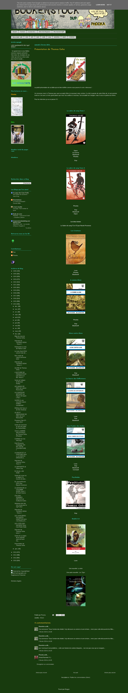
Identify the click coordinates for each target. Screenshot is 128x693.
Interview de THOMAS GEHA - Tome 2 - (20, 511)
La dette (80, 568)
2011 (14, 558)
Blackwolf (76, 212)
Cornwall (76, 469)
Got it (109, 5)
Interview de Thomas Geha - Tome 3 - (20, 462)
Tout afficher (28, 228)
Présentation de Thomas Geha (20, 544)
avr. (16, 328)
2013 (15, 552)
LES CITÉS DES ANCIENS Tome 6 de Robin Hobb (20, 525)
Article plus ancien (110, 672)
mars (16, 331)
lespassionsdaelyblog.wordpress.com (21, 221)
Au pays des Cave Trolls (21, 193)
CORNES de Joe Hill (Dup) (20, 439)
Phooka (75, 156)
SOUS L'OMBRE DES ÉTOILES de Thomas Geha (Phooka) (21, 433)
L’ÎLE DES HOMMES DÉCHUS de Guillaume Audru (20, 498)
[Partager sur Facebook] (62, 615)
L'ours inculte (17, 207)
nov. (16, 309)
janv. (16, 549)
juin (16, 323)
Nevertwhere (17, 200)
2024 (15, 276)
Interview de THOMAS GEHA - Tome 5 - (20, 342)
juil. (16, 320)
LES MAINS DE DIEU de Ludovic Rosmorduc (20, 388)
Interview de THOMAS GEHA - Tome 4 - (20, 363)
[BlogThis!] (58, 615)
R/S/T (64, 37)
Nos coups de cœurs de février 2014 (20, 357)
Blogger (67, 689)
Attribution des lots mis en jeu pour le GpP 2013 (21, 505)
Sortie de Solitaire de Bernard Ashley (20, 381)
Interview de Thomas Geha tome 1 (20, 531)
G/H (38, 37)
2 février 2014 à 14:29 (45, 650)
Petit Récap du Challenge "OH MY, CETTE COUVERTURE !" (20, 446)
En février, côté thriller (19, 472)
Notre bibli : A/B (17, 37)
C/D (27, 37)
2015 (15, 301)
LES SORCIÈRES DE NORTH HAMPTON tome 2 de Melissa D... (21, 518)
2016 (15, 298)
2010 (15, 560)
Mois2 (42, 618)
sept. (16, 314)
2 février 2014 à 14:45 (45, 660)
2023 (15, 279)
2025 (15, 273)
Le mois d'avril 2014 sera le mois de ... (21, 352)
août (16, 317)
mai (16, 325)
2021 (15, 284)
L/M (49, 37)
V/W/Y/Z (71, 37)
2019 (15, 290)
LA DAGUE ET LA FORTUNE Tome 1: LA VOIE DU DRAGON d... (21, 455)
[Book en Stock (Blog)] (13, 243)
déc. (16, 306)
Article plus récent (41, 672)
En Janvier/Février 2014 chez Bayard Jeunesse (21, 483)
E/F (32, 37)
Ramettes (42, 626)
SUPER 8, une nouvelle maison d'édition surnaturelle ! (20, 402)
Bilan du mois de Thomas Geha (20, 337)
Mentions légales (16, 581)
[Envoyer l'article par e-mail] (53, 615)
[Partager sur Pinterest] (64, 615)
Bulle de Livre (17, 214)
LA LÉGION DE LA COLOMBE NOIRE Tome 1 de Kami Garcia (20, 490)
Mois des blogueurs (44, 31)
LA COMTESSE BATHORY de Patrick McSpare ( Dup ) (20, 395)
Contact (22, 31)
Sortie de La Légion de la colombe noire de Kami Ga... (20, 538)
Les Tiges (82, 572)
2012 (15, 555)
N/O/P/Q (56, 37)
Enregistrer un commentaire (45, 664)
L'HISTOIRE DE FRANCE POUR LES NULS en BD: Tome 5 (20, 375)
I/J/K (43, 37)
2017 (15, 295)
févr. (16, 334)
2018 (15, 293)
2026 (15, 271)
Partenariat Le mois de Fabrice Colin (21, 347)
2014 (15, 304)
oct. (16, 312)
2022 (15, 282)
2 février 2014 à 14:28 (45, 632)
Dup (75, 160)
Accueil (15, 31)
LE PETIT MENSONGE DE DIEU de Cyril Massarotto (21, 415)
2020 (15, 287)
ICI (57, 99)
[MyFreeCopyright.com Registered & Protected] (21, 575)
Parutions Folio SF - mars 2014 (21, 421)
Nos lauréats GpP (59, 31)
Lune (75, 416)
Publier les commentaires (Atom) (80, 677)
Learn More (100, 5)
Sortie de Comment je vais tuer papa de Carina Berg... (21, 426)
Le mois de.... (32, 31)
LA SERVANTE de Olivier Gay (20, 467)
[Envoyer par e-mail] (57, 615)
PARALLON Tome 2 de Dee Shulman (21, 409)
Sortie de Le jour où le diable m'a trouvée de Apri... (20, 477)
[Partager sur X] (60, 615)
